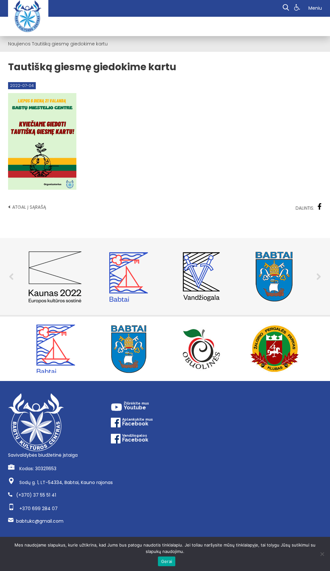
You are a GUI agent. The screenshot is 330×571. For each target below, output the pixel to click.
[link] (298, 8)
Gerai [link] (166, 561)
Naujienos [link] (19, 44)
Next (318, 276)
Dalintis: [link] (305, 208)
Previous (11, 276)
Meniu (315, 8)
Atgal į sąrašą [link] (27, 207)
